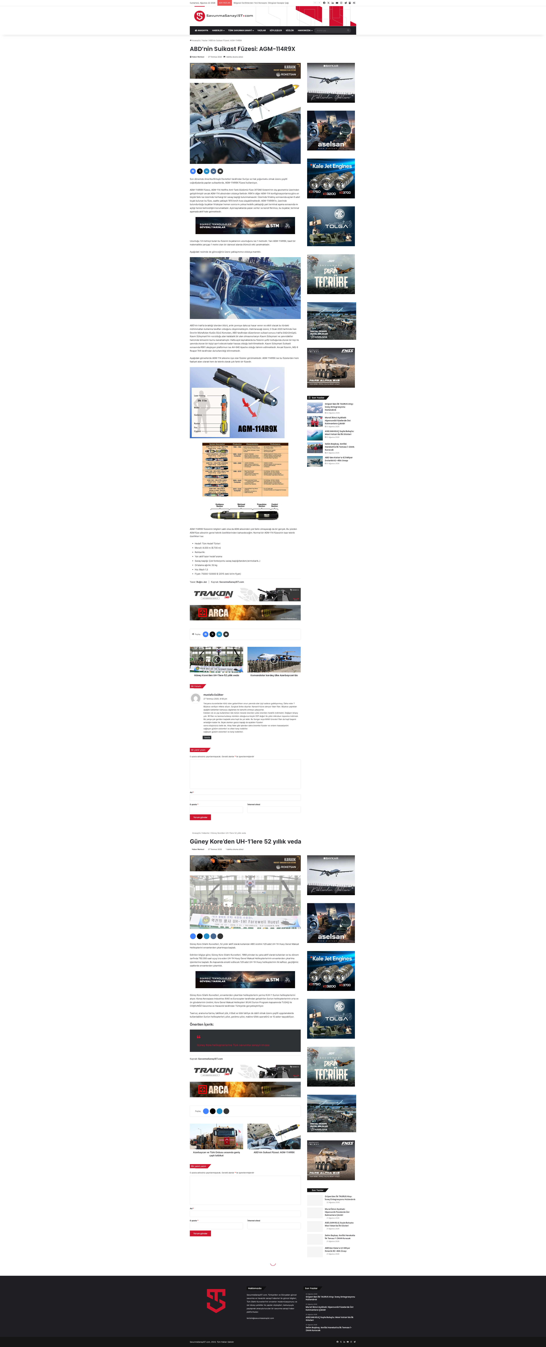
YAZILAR (261, 30)
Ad (192, 792)
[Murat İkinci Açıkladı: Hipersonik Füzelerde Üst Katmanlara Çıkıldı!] (315, 421)
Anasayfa (196, 40)
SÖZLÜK (290, 30)
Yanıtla (207, 737)
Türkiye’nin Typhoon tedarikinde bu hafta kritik (253, 3)
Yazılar (204, 40)
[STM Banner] (245, 227)
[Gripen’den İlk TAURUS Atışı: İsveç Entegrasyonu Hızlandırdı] (315, 407)
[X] (200, 171)
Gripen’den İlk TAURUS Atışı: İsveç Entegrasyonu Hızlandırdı (339, 406)
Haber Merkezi (198, 57)
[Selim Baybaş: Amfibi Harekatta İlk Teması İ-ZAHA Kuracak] (315, 447)
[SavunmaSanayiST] (273, 16)
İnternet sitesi (254, 804)
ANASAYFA (202, 30)
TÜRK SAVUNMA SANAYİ (240, 30)
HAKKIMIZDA (304, 30)
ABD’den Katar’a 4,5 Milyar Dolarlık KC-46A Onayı (339, 459)
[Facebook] (193, 171)
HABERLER (217, 30)
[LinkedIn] (206, 171)
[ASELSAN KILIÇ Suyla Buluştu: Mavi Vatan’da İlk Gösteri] (315, 435)
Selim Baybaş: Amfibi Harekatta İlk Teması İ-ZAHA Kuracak (339, 446)
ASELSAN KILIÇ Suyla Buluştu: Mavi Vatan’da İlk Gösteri (339, 433)
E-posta (194, 804)
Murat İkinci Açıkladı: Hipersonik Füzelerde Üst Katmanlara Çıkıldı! (338, 420)
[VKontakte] (213, 171)
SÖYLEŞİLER (276, 30)
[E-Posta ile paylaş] (220, 171)
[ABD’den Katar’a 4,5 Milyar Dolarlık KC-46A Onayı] (315, 461)
